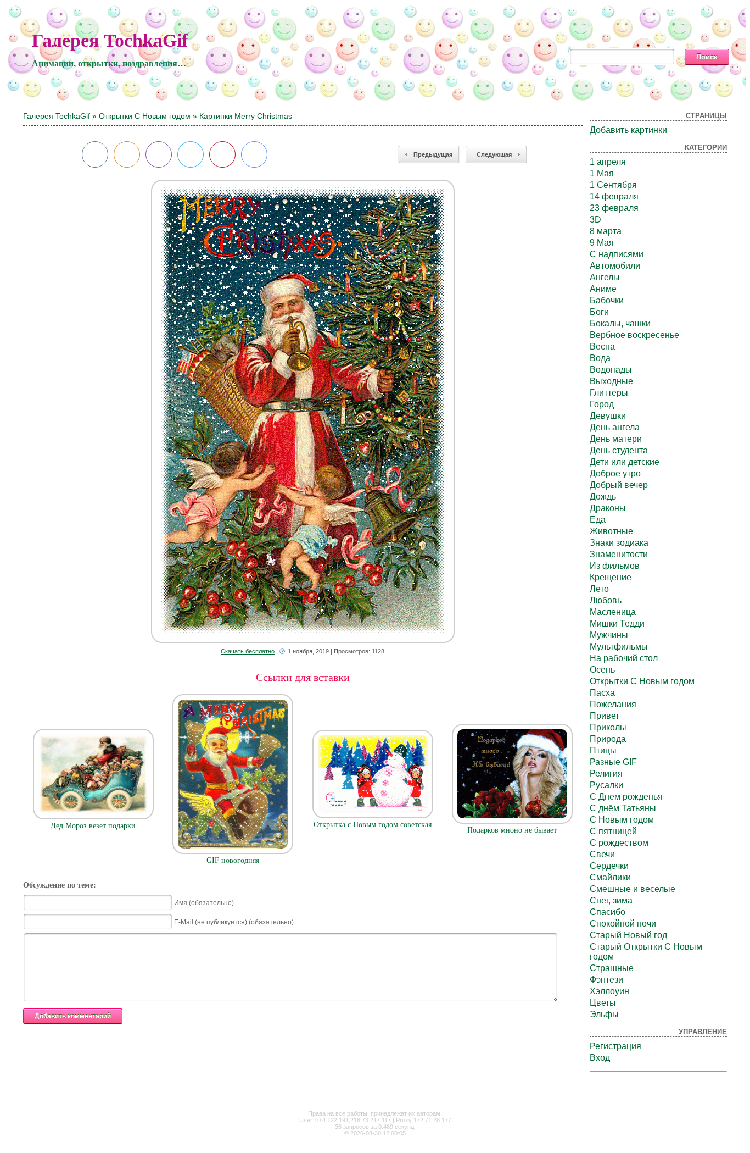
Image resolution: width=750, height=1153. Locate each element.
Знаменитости (619, 554)
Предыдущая (432, 154)
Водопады (611, 369)
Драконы (608, 508)
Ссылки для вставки (303, 677)
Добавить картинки (628, 130)
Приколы (608, 727)
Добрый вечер (619, 485)
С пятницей (613, 831)
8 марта (606, 231)
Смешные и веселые (632, 889)
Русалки (606, 785)
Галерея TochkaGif (110, 40)
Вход (600, 1057)
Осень (602, 669)
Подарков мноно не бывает (512, 830)
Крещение (610, 577)
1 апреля (608, 162)
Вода (600, 358)
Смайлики (610, 877)
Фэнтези (606, 979)
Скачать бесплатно (248, 651)
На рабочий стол (624, 658)
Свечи (602, 854)
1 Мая (602, 173)
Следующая (494, 154)
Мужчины (609, 635)
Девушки (608, 415)
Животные (611, 531)
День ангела (615, 427)
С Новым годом (622, 819)
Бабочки (607, 300)
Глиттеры (609, 392)
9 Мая (602, 242)
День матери (616, 439)
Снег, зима (611, 900)
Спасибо (607, 912)
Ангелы (605, 277)
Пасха (602, 692)
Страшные (612, 968)
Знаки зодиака (619, 542)
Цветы (603, 1002)
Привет (604, 715)
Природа (608, 739)
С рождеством (619, 842)
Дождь (603, 496)
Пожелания (613, 704)
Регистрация (615, 1046)
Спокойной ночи (623, 923)
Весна (602, 346)
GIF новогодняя (232, 860)
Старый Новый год (628, 935)
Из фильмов (615, 565)
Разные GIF (613, 762)
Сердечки (609, 866)
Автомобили (615, 265)
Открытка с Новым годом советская (373, 825)
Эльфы (604, 1014)
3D (595, 219)
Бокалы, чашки (620, 323)
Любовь (606, 600)
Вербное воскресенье (634, 335)
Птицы (603, 750)
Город (602, 404)
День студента (619, 450)
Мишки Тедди (617, 623)
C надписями (616, 254)
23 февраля (614, 208)
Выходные (611, 381)
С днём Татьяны (623, 808)
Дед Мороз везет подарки (93, 826)
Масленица (613, 612)
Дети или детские (624, 462)
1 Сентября (613, 185)
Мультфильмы (619, 646)
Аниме (603, 288)
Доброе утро (615, 473)
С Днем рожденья (626, 796)
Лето (599, 589)
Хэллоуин (609, 991)
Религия (606, 773)
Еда (598, 519)
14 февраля (614, 196)
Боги (599, 312)
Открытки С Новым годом (145, 116)
